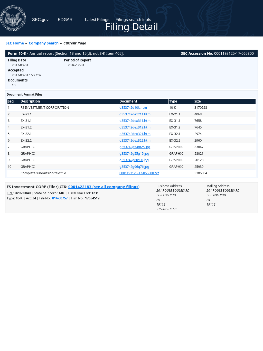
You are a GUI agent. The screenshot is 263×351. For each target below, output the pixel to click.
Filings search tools (133, 19)
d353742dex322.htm (135, 140)
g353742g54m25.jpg (134, 146)
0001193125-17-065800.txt (139, 173)
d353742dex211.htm (135, 114)
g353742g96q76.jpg (134, 166)
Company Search (44, 43)
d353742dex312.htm (135, 127)
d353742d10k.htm (133, 107)
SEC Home (15, 43)
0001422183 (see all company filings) (103, 186)
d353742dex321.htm (135, 133)
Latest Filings (97, 19)
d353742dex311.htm (135, 120)
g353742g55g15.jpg (134, 153)
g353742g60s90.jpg (134, 160)
